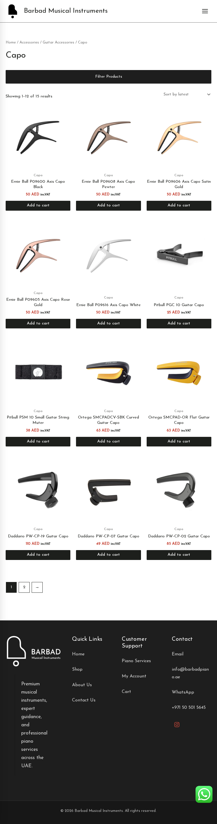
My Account (134, 676)
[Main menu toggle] (205, 11)
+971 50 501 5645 (189, 707)
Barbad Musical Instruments (66, 11)
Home (11, 42)
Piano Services (136, 661)
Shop (77, 669)
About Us (82, 685)
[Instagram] (177, 725)
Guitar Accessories (58, 42)
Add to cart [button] (38, 205)
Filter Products (108, 77)
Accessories (29, 42)
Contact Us (84, 700)
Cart (126, 692)
